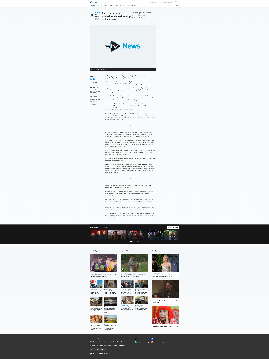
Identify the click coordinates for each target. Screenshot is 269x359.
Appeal (123, 342)
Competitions (103, 342)
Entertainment (120, 5)
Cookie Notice (121, 345)
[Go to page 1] (131, 241)
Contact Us (114, 345)
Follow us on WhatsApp (143, 342)
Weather (151, 2)
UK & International (131, 5)
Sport (106, 5)
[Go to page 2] (132, 241)
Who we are (92, 345)
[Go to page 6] (137, 241)
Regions (100, 5)
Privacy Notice (107, 345)
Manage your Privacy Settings (98, 349)
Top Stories (93, 5)
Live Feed (176, 5)
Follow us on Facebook (159, 339)
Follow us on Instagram (159, 342)
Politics (112, 5)
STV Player (93, 342)
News (91, 10)
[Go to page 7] (138, 241)
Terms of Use (99, 345)
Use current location (167, 2)
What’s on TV (114, 342)
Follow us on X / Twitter (143, 339)
